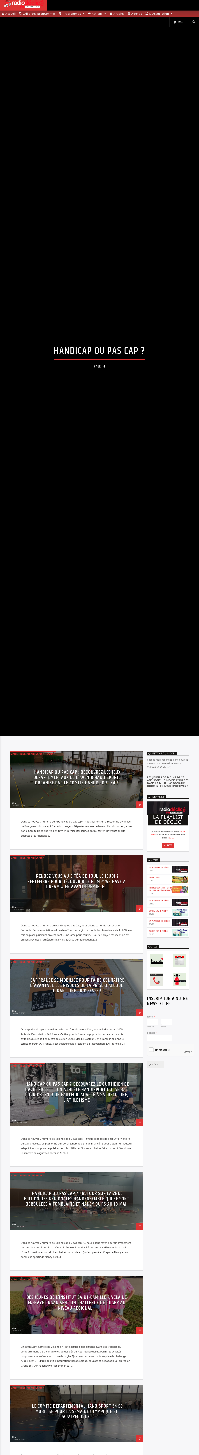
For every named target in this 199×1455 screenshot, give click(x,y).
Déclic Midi (154, 951)
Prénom (151, 1100)
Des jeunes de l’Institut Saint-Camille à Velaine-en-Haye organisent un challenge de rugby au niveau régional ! (77, 1376)
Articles (118, 13)
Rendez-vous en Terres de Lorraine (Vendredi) (161, 962)
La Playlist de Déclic (159, 941)
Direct (181, 21)
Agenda (136, 13)
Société (50, 827)
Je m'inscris (155, 1137)
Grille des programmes (39, 13)
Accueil (10, 13)
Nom (151, 1090)
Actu (14, 827)
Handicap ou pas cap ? (31, 827)
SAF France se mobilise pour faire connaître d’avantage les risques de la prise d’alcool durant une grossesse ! (77, 1059)
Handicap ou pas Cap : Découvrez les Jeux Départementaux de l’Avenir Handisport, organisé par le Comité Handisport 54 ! (77, 851)
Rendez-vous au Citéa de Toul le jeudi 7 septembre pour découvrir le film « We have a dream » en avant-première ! (77, 955)
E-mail (152, 1106)
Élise (14, 876)
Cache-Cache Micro (158, 984)
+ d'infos (168, 918)
